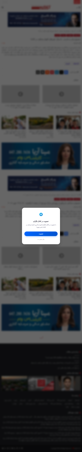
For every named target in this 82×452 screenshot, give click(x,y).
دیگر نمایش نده (41, 239)
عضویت (41, 234)
